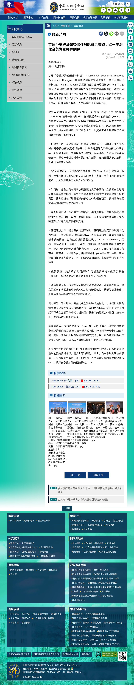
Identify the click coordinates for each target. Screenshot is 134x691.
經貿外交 (14, 552)
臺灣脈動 (30, 570)
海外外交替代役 (108, 640)
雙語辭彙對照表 (40, 614)
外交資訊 (44, 17)
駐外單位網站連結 (107, 552)
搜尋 (127, 10)
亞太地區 (76, 543)
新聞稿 (15, 52)
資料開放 (105, 591)
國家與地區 (59, 17)
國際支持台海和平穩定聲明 (22, 556)
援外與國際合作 (29, 552)
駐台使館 (76, 552)
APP (130, 64)
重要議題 (17, 90)
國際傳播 (74, 17)
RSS (130, 78)
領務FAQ (14, 618)
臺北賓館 (97, 622)
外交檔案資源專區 (80, 644)
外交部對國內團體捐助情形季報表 (88, 578)
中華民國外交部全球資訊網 (67, 7)
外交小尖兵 (77, 627)
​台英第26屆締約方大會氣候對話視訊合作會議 (83, 499)
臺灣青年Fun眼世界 (113, 622)
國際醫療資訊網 (99, 618)
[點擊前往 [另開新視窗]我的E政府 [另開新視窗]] (98, 654)
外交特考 (112, 635)
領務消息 (17, 82)
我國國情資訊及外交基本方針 (24, 547)
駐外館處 (114, 547)
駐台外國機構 (90, 552)
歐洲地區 (111, 543)
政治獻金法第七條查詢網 (105, 574)
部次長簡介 (15, 520)
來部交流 (26, 614)
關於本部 (13, 17)
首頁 (54, 26)
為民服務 (105, 17)
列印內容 (122, 34)
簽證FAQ (26, 618)
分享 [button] (121, 10)
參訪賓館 (26, 622)
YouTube (130, 71)
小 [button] (115, 10)
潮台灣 (13, 574)
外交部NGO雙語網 (80, 622)
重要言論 (14, 543)
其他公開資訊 (78, 600)
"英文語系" (128, 4)
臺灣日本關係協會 (80, 618)
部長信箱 (130, 31)
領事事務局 (77, 614)
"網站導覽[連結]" (122, 4)
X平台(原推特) (130, 58)
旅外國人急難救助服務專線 (130, 24)
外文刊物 (42, 570)
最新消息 (17, 44)
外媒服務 (53, 570)
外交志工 (94, 640)
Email (117, 34)
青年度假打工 (92, 627)
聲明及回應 (18, 59)
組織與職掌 (29, 520)
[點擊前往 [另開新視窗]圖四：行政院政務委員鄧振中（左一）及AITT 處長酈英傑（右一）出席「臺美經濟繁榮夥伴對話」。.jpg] (115, 407)
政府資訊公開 (90, 17)
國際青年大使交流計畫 (108, 631)
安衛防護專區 (106, 596)
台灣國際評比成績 (47, 556)
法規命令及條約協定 (81, 574)
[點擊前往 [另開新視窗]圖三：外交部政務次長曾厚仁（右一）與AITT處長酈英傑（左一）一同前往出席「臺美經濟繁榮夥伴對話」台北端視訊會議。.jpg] (96, 407)
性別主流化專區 (101, 570)
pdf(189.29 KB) (91, 380)
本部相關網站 (121, 17)
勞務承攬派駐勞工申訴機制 (84, 596)
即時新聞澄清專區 (22, 37)
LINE (130, 44)
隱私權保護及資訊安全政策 (46, 654)
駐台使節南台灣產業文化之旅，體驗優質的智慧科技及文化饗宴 (90, 490)
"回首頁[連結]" (116, 4)
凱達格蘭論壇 (98, 635)
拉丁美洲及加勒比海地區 (95, 547)
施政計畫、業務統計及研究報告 (102, 583)
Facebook (101, 34)
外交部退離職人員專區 (43, 618)
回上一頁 (75, 475)
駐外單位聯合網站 (80, 635)
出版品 (75, 591)
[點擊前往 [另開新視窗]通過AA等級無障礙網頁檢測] (109, 654)
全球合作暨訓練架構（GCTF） (106, 644)
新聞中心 (28, 17)
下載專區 (14, 622)
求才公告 (17, 97)
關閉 (68, 508)
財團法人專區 (113, 578)
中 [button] (109, 10)
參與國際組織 (47, 547)
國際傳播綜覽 (16, 570)
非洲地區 (99, 543)
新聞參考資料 (19, 67)
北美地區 (76, 547)
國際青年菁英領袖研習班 (83, 631)
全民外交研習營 (79, 640)
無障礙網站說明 (70, 654)
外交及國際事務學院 (95, 614)
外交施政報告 (28, 543)
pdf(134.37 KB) (92, 386)
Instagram (130, 51)
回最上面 (98, 475)
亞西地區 (88, 543)
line (111, 34)
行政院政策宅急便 (90, 591)
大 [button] (103, 10)
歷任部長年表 (44, 520)
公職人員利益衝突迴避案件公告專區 (104, 587)
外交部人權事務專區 (81, 570)
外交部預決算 (78, 583)
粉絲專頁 (130, 38)
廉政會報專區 (78, 587)
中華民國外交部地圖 (72, 668)
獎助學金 (44, 552)
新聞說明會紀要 (21, 74)
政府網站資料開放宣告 (19, 654)
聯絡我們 (86, 654)
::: (8, 26)
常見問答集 (56, 614)
